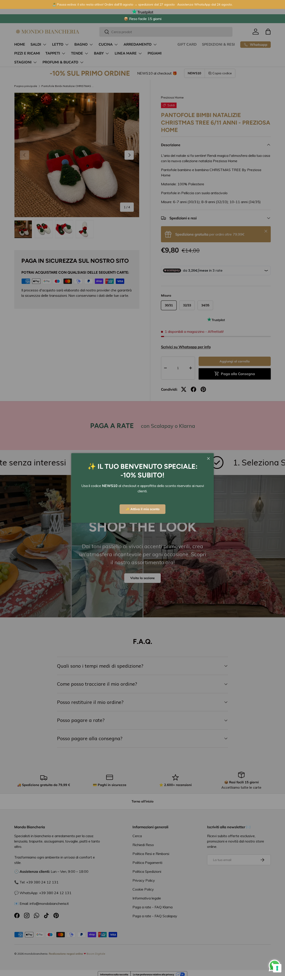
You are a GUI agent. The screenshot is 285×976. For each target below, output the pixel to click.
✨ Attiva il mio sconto (142, 509)
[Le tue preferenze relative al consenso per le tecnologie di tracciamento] (277, 968)
